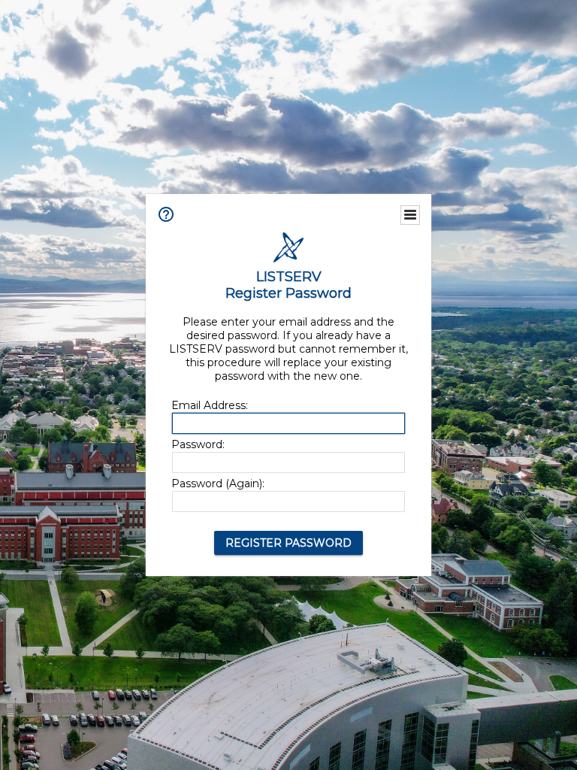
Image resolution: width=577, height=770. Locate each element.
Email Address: (209, 405)
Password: (198, 444)
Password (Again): (217, 483)
